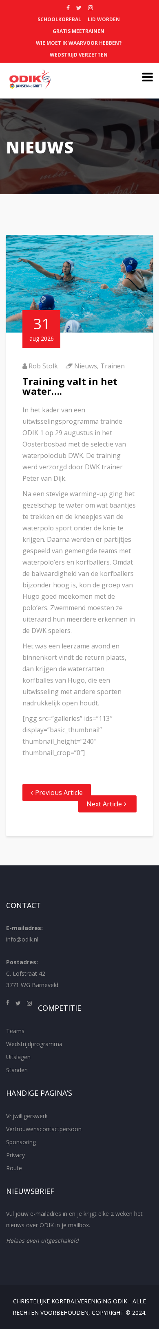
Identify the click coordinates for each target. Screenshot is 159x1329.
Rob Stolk (43, 365)
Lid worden (104, 19)
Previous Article (59, 792)
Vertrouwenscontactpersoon (44, 1129)
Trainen (112, 365)
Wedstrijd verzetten (79, 54)
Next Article (104, 803)
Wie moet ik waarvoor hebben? (78, 42)
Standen (17, 1070)
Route (14, 1168)
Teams (15, 1031)
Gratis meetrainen (78, 31)
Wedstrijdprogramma (34, 1044)
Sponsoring (21, 1142)
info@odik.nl (22, 939)
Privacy (15, 1155)
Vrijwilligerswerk (27, 1116)
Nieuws (85, 365)
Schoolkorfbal (59, 19)
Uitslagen (18, 1057)
